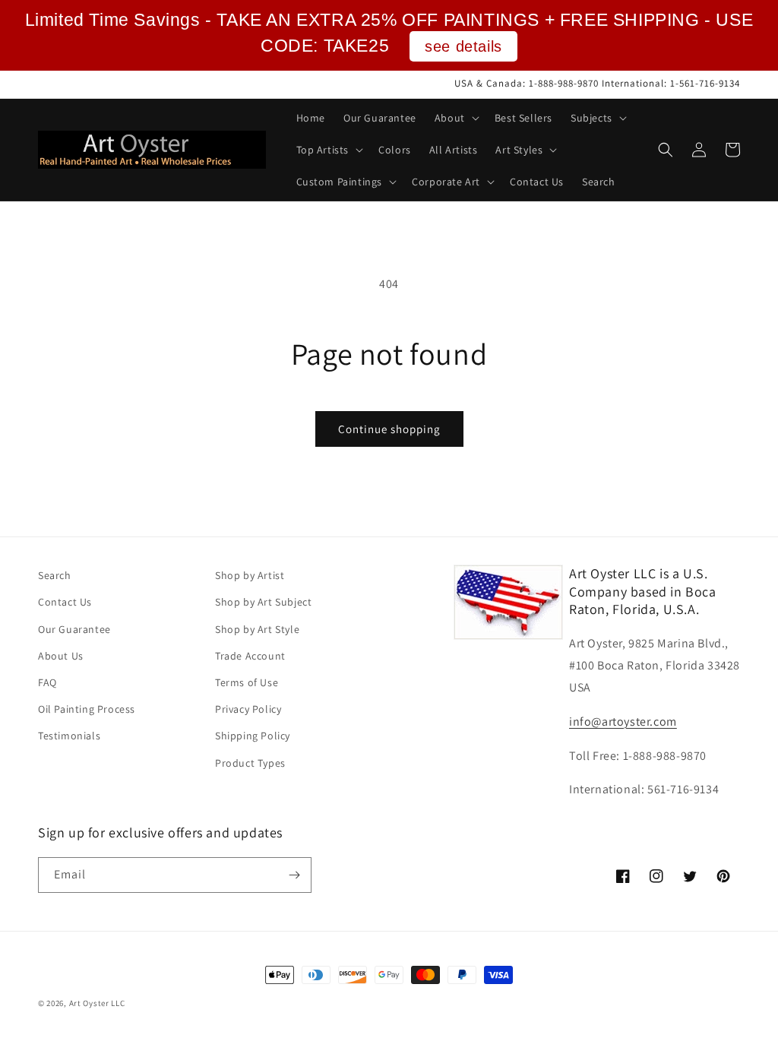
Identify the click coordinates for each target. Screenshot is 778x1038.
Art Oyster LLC (97, 1003)
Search (54, 575)
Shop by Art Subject (263, 602)
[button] (455, 118)
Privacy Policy (248, 709)
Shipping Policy (252, 735)
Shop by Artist (249, 575)
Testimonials (69, 735)
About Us (61, 656)
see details (463, 46)
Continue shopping (389, 429)
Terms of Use (246, 682)
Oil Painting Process (86, 709)
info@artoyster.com (623, 721)
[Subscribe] (294, 875)
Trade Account (250, 656)
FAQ (47, 682)
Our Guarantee (74, 629)
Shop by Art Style (257, 629)
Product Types (250, 763)
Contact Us (65, 602)
